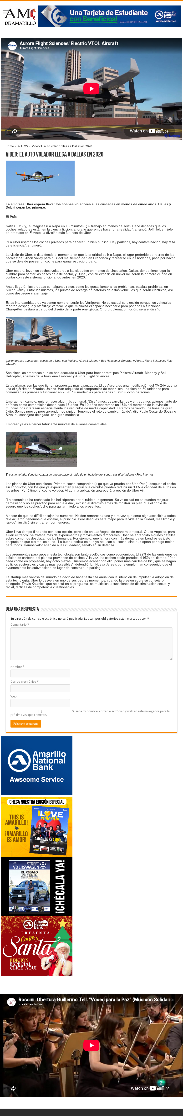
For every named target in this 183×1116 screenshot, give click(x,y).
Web (13, 696)
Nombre (17, 667)
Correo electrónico (24, 681)
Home (10, 146)
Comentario (19, 624)
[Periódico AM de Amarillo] (91, 15)
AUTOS (23, 146)
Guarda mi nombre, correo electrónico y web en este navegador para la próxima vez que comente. (90, 713)
